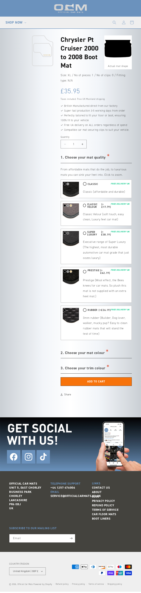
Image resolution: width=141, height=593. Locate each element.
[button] (15, 22)
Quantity (65, 136)
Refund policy (62, 584)
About (97, 492)
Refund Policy (103, 505)
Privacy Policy (103, 501)
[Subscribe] (71, 538)
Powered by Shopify (42, 584)
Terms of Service (105, 510)
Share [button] (67, 394)
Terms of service (96, 584)
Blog (95, 496)
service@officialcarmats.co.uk (75, 496)
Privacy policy (78, 584)
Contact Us (101, 488)
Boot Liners (101, 519)
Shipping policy (114, 584)
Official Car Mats (25, 584)
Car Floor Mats (104, 514)
